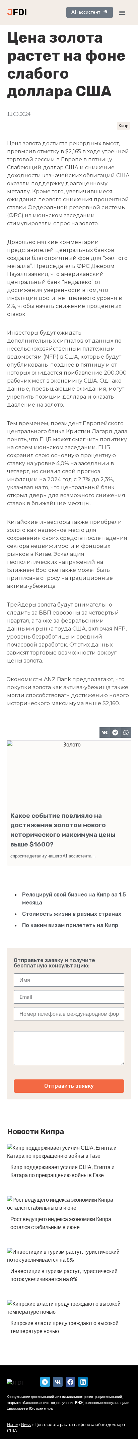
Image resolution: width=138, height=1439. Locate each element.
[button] (104, 732)
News (26, 1424)
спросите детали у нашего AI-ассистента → (53, 855)
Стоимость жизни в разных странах (71, 914)
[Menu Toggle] (122, 13)
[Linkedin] (83, 1382)
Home (12, 1424)
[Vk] (58, 1382)
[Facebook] (70, 1382)
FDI (20, 12)
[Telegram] (45, 1382)
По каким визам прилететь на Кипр (70, 925)
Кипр (123, 125)
